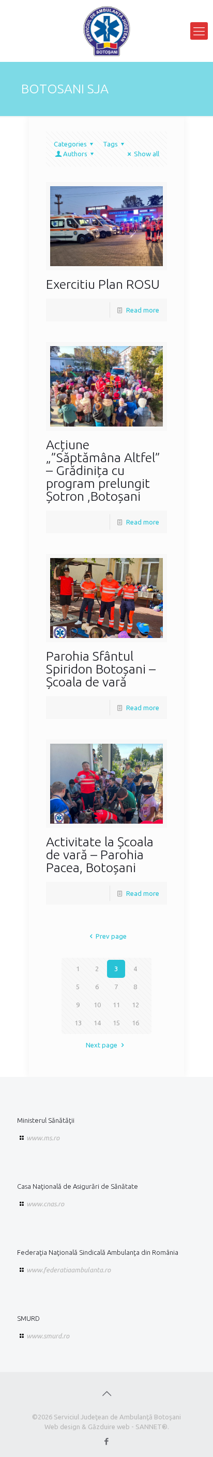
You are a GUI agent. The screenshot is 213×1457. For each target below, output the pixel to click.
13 (78, 1022)
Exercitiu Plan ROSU (103, 284)
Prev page (111, 936)
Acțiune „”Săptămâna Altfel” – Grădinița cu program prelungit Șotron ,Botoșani (103, 470)
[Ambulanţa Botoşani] (106, 31)
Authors (75, 153)
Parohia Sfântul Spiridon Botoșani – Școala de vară (101, 669)
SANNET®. (152, 1426)
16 (135, 1022)
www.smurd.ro (47, 1335)
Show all (146, 153)
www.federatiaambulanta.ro (68, 1269)
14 (97, 1022)
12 (135, 1004)
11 (116, 1004)
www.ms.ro (42, 1137)
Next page (101, 1045)
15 (116, 1022)
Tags (110, 144)
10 (97, 1004)
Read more (142, 310)
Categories (70, 144)
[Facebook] (106, 1441)
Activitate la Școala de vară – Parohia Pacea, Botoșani (100, 854)
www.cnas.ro (45, 1203)
